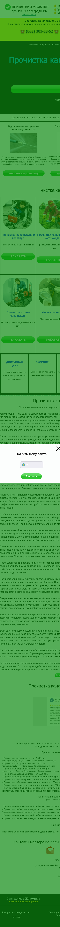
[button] (31, 476)
